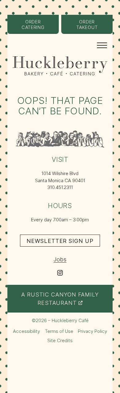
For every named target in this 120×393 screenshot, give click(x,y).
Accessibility (26, 331)
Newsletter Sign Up (63, 242)
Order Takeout (94, 26)
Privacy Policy (92, 331)
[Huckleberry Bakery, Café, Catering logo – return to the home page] (60, 66)
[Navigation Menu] (102, 44)
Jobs (60, 259)
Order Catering (40, 26)
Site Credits (60, 340)
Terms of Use (59, 331)
